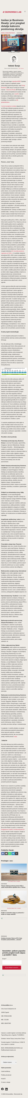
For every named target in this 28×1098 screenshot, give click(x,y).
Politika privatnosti (6, 1075)
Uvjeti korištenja (5, 1071)
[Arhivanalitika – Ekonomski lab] (12, 12)
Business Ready (11, 89)
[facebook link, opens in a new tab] (2, 1089)
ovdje (15, 736)
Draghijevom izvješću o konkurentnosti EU (13, 829)
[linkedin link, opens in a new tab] (6, 1089)
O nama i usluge (5, 1082)
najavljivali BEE (16, 81)
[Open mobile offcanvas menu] (25, 12)
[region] (14, 4)
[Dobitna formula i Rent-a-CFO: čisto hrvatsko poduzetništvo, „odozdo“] (14, 926)
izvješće (16, 94)
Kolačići (3, 1078)
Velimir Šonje (14, 66)
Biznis (3, 32)
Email (4, 958)
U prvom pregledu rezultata (8, 106)
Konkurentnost (10, 32)
